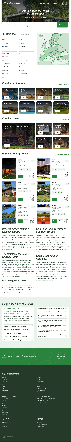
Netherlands (5, 398)
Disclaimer (39, 422)
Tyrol (3, 383)
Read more (26, 176)
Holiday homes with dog (43, 400)
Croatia (4, 409)
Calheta (39, 377)
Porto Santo (40, 383)
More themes (63, 119)
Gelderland (5, 390)
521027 (56, 162)
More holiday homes (61, 154)
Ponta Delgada (41, 390)
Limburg (4, 386)
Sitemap (4, 426)
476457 (22, 207)
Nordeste (39, 384)
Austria (38, 271)
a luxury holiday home (20, 235)
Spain (37, 237)
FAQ (38, 421)
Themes (49, 3)
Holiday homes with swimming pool (46, 398)
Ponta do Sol (40, 381)
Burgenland (5, 384)
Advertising (5, 422)
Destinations (41, 3)
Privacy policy (40, 426)
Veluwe (4, 376)
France (58, 267)
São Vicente (40, 376)
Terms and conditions (42, 424)
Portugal (4, 414)
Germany (53, 267)
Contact (4, 424)
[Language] (66, 3)
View (6, 97)
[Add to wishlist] (29, 161)
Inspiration (56, 3)
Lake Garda (5, 381)
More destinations (62, 84)
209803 (56, 207)
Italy (63, 235)
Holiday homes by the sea (43, 402)
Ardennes (4, 377)
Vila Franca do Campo (42, 388)
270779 (22, 162)
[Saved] (62, 3)
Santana (39, 392)
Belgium (4, 405)
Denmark (64, 267)
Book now (20, 176)
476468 (56, 185)
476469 (22, 185)
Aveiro (38, 379)
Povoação (39, 386)
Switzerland (44, 271)
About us (4, 421)
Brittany (4, 388)
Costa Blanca (5, 379)
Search (63, 25)
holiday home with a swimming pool (21, 264)
